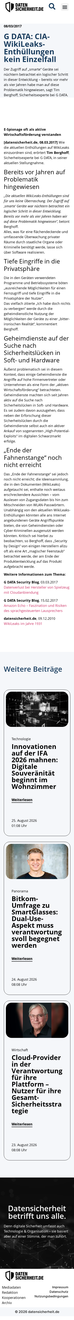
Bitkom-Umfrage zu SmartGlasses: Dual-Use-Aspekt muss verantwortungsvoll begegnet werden (37, 922)
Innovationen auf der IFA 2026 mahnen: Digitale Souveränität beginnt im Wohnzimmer (35, 766)
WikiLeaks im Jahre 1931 (23, 623)
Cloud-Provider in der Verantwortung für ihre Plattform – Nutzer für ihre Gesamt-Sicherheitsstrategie (37, 1084)
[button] (65, 7)
